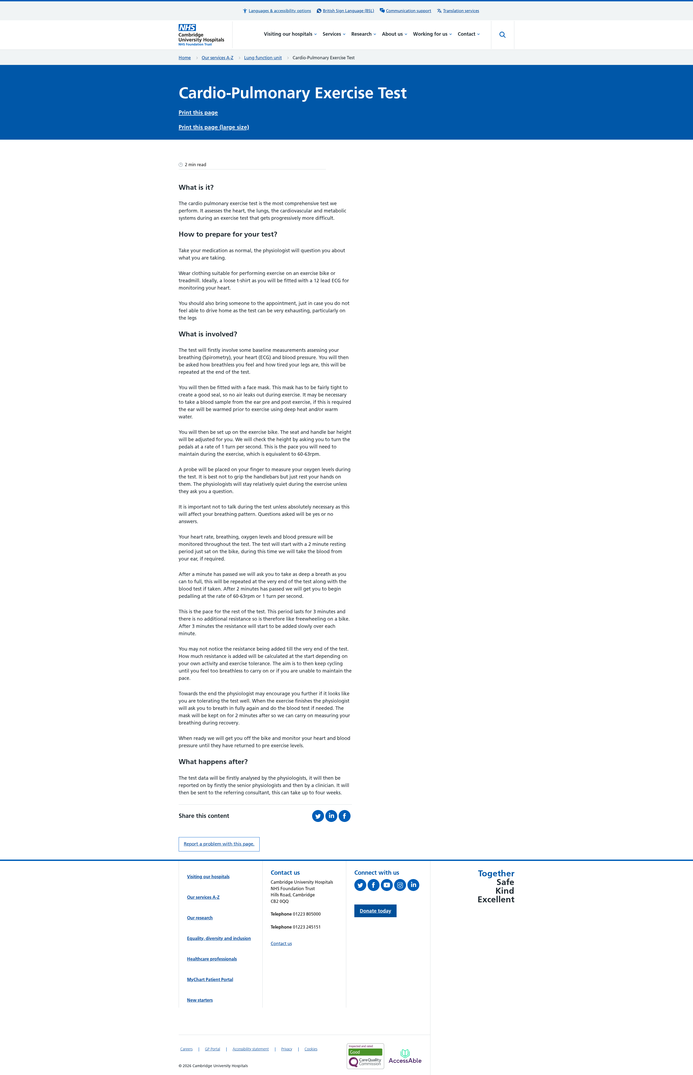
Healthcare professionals (212, 959)
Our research (200, 917)
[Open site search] (502, 35)
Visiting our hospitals (288, 34)
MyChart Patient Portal (210, 979)
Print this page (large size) (214, 127)
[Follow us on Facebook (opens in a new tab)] (374, 886)
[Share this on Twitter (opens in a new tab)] (318, 816)
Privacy (286, 1049)
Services (332, 34)
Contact (466, 34)
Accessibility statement (251, 1049)
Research (361, 34)
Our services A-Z (217, 57)
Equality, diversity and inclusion (219, 938)
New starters (200, 1000)
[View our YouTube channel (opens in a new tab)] (387, 886)
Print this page (198, 112)
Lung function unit (263, 57)
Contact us (281, 943)
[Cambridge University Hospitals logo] (206, 34)
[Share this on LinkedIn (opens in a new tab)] (332, 816)
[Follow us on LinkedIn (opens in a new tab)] (414, 886)
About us (392, 34)
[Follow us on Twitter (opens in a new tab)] (361, 886)
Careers (186, 1049)
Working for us (430, 34)
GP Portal (212, 1049)
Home (185, 57)
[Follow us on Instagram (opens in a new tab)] (400, 886)
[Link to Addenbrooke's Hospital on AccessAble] (405, 1056)
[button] (276, 11)
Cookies (311, 1049)
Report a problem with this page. (219, 844)
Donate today (375, 911)
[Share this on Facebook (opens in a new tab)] (345, 816)
